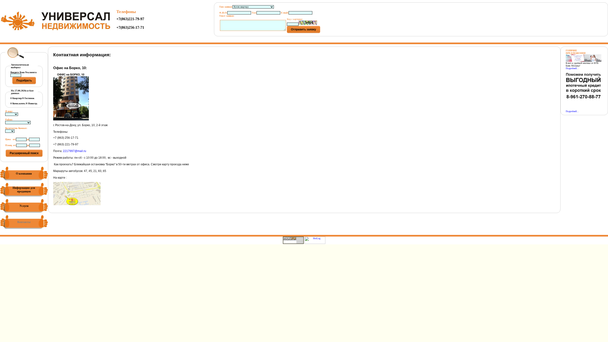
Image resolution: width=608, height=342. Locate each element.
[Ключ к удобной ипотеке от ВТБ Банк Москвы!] (583, 61)
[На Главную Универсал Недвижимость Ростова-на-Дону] (55, 29)
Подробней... (572, 68)
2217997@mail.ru (74, 151)
